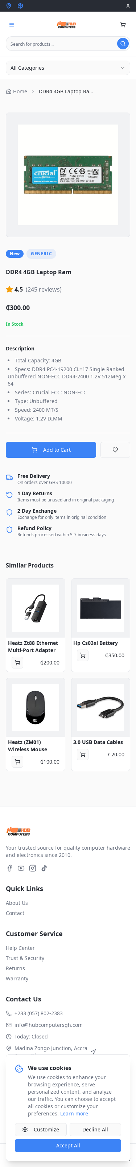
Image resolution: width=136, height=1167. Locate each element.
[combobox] (68, 68)
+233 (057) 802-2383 (39, 1013)
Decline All (95, 1129)
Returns (15, 968)
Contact (15, 913)
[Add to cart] (17, 662)
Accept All (68, 1145)
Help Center (20, 947)
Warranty (17, 978)
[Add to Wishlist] (115, 450)
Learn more (74, 1113)
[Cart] (123, 24)
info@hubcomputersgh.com (49, 1024)
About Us (17, 902)
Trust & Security (25, 958)
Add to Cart (57, 449)
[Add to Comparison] (15, 620)
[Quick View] (15, 588)
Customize (46, 1129)
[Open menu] (11, 25)
